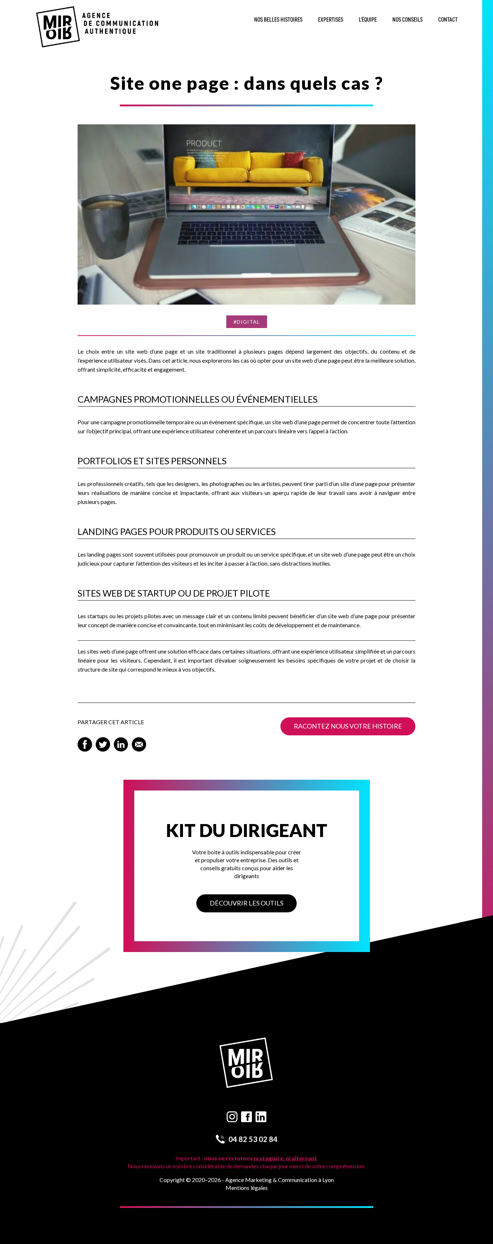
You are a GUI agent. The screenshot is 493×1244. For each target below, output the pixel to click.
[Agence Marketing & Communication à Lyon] (97, 27)
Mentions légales (247, 1187)
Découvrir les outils (246, 903)
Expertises (330, 19)
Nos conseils (407, 19)
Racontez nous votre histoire (348, 726)
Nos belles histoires (278, 19)
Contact (448, 19)
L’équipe (368, 19)
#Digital (247, 322)
